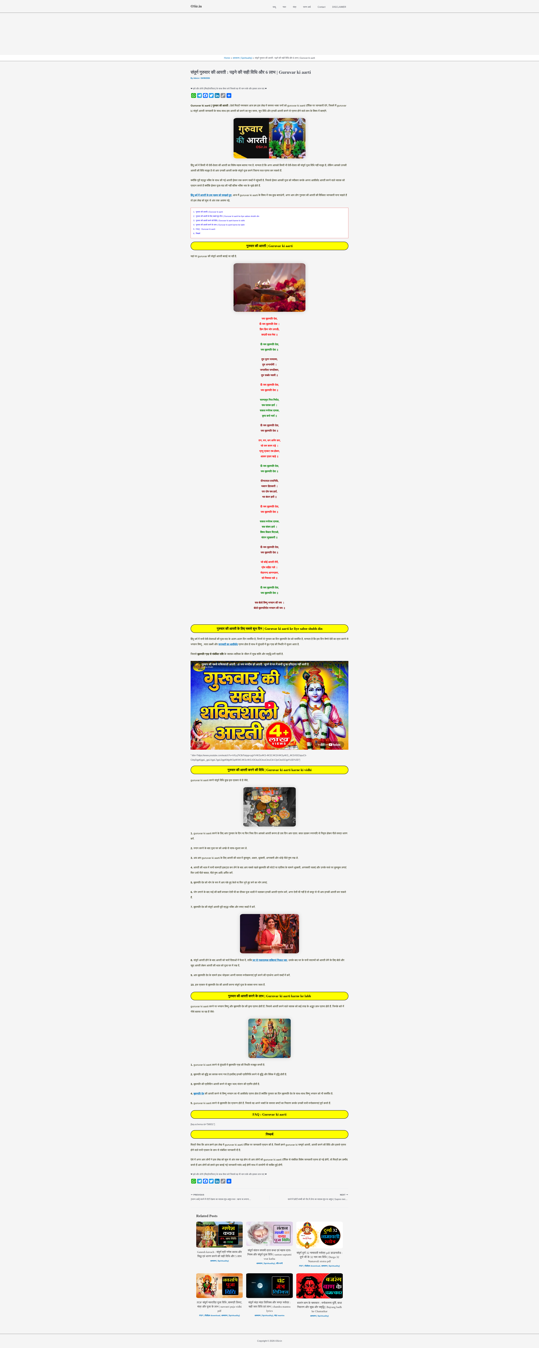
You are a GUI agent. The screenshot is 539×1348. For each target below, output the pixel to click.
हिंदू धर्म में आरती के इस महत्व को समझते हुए (211, 195)
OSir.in (196, 6)
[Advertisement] (269, 34)
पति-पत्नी (279, 1263)
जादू (274, 7)
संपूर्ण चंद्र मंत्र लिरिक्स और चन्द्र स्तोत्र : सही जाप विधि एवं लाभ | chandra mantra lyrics (269, 1306)
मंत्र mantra (279, 1315)
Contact (321, 7)
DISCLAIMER (339, 7)
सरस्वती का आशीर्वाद (228, 644)
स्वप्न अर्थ (307, 7)
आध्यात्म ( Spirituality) (219, 1261)
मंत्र (294, 7)
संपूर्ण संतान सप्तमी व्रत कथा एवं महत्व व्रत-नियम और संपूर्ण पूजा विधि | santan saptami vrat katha (269, 1254)
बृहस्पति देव (199, 1093)
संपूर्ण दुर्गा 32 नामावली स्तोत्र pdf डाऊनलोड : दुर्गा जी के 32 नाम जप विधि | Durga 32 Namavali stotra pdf (319, 1257)
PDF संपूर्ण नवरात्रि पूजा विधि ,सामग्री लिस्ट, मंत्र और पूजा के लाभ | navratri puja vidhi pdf (219, 1306)
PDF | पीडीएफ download (309, 1266)
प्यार (284, 7)
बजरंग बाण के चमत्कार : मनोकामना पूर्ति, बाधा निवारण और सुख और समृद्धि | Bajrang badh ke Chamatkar (319, 1307)
